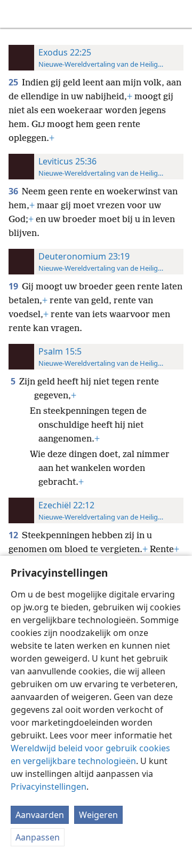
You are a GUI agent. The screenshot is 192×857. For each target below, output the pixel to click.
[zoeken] (178, 13)
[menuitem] (16, 14)
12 (14, 535)
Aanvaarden (39, 815)
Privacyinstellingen (48, 786)
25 (14, 82)
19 (14, 286)
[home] (16, 14)
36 (14, 191)
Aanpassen (37, 837)
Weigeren (98, 815)
